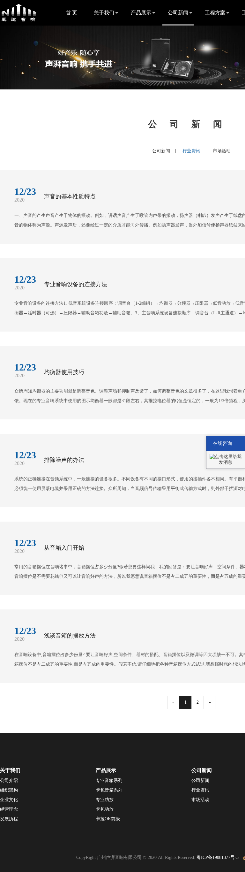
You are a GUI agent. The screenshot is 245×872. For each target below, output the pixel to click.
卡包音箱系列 (109, 790)
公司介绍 (9, 780)
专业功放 (105, 799)
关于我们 (104, 12)
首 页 (71, 12)
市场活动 (222, 151)
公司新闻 (178, 12)
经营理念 (9, 809)
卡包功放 (105, 809)
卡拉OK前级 (108, 818)
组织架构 (9, 790)
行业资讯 (191, 151)
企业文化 (9, 799)
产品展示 (141, 12)
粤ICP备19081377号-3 (218, 857)
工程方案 (215, 12)
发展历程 (9, 818)
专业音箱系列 (109, 780)
